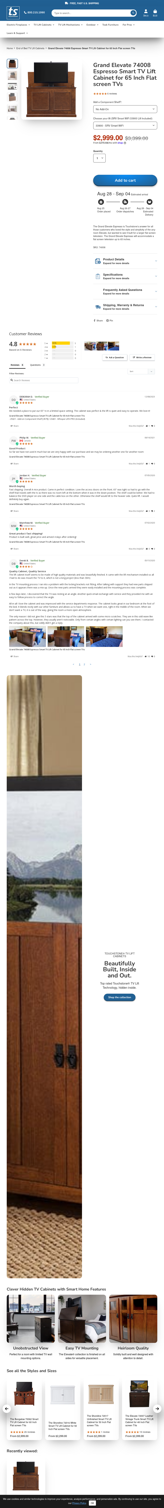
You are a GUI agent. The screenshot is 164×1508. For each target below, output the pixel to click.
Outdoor (91, 24)
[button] (148, 426)
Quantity (98, 151)
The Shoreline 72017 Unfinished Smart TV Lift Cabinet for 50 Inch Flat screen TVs (99, 1420)
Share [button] (16, 426)
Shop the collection (119, 997)
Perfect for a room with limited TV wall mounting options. (30, 1356)
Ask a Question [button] (116, 357)
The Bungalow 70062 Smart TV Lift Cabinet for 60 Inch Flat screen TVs (24, 1422)
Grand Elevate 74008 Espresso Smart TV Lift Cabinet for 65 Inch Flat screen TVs (47, 415)
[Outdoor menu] (98, 25)
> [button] (90, 664)
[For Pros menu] (134, 25)
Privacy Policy (79, 1503)
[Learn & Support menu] (27, 33)
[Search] (133, 13)
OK (92, 1503)
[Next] (157, 1409)
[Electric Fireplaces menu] (29, 25)
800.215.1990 (36, 12)
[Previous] (7, 1409)
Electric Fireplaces (17, 24)
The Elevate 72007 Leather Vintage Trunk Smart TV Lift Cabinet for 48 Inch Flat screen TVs (139, 1420)
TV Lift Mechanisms (69, 24)
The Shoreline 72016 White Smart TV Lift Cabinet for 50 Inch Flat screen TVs (63, 1426)
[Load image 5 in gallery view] (12, 109)
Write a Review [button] (144, 357)
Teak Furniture (110, 24)
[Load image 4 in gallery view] (12, 97)
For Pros (127, 24)
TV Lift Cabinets (42, 24)
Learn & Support (16, 33)
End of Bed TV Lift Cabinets (30, 48)
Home (10, 48)
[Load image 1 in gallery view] (12, 63)
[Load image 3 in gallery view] (12, 86)
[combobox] (125, 109)
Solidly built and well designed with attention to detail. (133, 1356)
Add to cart (125, 180)
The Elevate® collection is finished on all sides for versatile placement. (82, 1356)
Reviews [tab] (15, 364)
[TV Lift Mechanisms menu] (82, 25)
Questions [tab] (35, 364)
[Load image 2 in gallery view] (12, 75)
